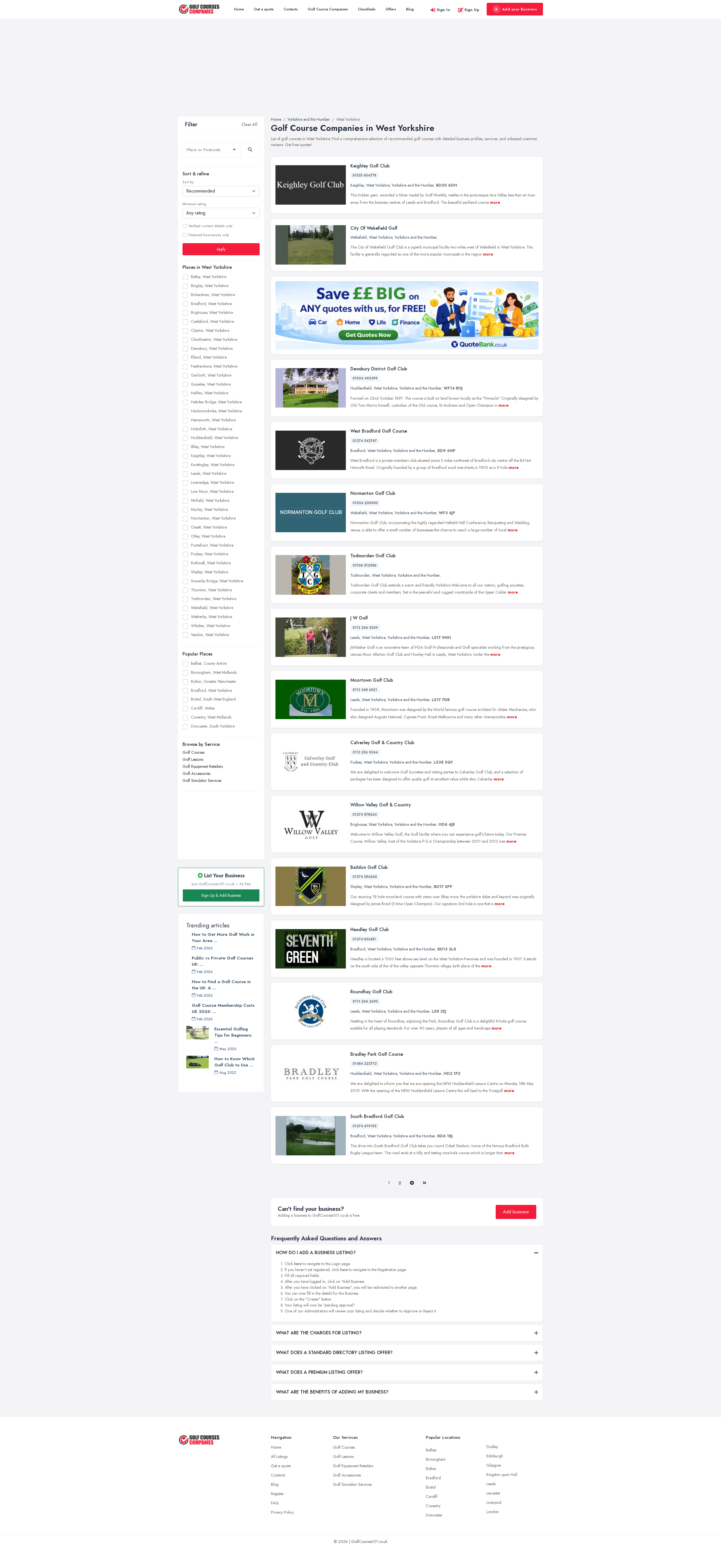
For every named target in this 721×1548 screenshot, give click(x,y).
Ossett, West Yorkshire (209, 527)
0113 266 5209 (365, 627)
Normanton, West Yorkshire (213, 518)
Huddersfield (360, 388)
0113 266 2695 (365, 1001)
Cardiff (431, 1496)
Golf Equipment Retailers (203, 766)
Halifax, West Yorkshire (209, 393)
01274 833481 (364, 939)
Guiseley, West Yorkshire (211, 384)
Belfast (431, 1450)
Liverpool (493, 1502)
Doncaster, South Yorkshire (213, 726)
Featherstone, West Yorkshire (214, 366)
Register (277, 1493)
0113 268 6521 (365, 689)
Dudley (492, 1446)
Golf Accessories (196, 773)
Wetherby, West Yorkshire (211, 616)
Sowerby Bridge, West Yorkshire (217, 581)
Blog (410, 9)
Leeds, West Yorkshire (208, 473)
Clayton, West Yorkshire (210, 330)
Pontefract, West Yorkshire (212, 545)
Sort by (188, 182)
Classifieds (366, 9)
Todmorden (360, 575)
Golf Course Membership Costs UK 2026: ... (223, 1008)
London (492, 1512)
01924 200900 (365, 502)
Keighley (357, 185)
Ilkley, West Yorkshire (207, 446)
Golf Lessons (193, 759)
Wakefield (358, 237)
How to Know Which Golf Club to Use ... (234, 1062)
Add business (516, 1212)
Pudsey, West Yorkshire (209, 554)
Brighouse (358, 824)
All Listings (279, 1456)
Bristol (431, 1487)
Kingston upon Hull (501, 1474)
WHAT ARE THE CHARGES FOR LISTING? (319, 1333)
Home (239, 9)
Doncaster (434, 1515)
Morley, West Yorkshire (209, 509)
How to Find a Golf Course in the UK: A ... (221, 985)
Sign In (443, 9)
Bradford (357, 450)
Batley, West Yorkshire (208, 276)
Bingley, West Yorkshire (209, 285)
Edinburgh (494, 1456)
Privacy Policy (282, 1512)
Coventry (433, 1506)
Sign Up (471, 9)
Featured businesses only (208, 235)
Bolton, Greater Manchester (213, 681)
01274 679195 (365, 1126)
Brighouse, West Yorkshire (212, 312)
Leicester (493, 1493)
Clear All (249, 124)
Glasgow (493, 1465)
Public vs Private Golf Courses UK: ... (222, 961)
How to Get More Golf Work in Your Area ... (223, 937)
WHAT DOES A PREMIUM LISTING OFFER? (319, 1372)
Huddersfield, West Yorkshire (214, 437)
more (495, 202)
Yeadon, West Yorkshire (210, 634)
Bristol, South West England (213, 699)
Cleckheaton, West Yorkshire (214, 339)
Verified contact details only (210, 226)
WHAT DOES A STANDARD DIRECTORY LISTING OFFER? (334, 1352)
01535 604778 (364, 175)
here (297, 1264)
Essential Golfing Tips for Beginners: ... (233, 1035)
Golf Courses (193, 752)
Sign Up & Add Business (221, 895)
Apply (221, 249)
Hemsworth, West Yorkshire (213, 420)
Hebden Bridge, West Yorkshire (216, 402)
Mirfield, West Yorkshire (210, 500)
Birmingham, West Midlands (214, 672)
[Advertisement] (360, 74)
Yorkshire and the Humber (413, 185)
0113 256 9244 (365, 752)
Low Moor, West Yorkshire (212, 491)
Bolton (431, 1468)
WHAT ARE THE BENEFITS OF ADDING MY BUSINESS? (332, 1392)
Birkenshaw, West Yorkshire (213, 294)
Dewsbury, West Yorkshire (212, 348)
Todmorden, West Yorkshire (213, 598)
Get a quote (263, 9)
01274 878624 (365, 814)
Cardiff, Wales (203, 708)
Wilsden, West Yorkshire (210, 625)
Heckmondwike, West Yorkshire (216, 411)
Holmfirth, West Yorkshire (211, 429)
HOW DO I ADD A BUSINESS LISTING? (316, 1252)
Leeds (355, 637)
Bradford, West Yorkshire (211, 304)
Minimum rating (194, 204)
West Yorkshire (378, 185)
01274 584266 (365, 876)
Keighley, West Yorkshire (210, 455)
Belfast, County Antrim (209, 663)
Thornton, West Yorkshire (211, 590)
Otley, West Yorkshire (208, 536)
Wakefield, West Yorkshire (212, 607)
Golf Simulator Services (202, 780)
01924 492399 (365, 378)
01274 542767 (365, 440)
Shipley (356, 886)
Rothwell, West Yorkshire (211, 563)
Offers (391, 9)
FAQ (275, 1503)
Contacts (291, 9)
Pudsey (356, 762)
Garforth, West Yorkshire (211, 375)
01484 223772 (365, 1063)
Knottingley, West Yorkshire (212, 464)
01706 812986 (365, 565)
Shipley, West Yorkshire (209, 572)
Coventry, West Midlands (211, 717)
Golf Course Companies (328, 9)
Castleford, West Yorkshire (212, 321)
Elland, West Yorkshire (209, 357)
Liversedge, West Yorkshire (212, 482)
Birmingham (436, 1459)
